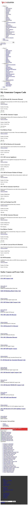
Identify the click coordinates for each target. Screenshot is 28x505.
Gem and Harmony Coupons (10, 457)
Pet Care (7, 28)
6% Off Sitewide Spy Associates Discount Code (13, 360)
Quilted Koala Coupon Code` (10, 466)
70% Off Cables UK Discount (8, 314)
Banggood (8, 18)
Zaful (7, 7)
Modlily (7, 13)
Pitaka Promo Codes (8, 446)
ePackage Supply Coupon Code (10, 461)
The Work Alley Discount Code (10, 456)
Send (14, 429)
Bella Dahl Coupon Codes (9, 468)
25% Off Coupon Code (7, 278)
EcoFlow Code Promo (8, 445)
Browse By (5, 487)
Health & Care (9, 33)
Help (4, 479)
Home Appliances (9, 29)
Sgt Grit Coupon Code (8, 462)
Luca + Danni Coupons (8, 472)
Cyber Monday (9, 84)
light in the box (9, 8)
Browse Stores (9, 20)
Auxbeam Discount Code (9, 449)
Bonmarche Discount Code (9, 459)
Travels (7, 35)
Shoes (7, 23)
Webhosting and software (11, 27)
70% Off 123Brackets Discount (9, 337)
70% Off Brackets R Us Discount (9, 326)
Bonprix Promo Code (8, 447)
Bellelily (7, 17)
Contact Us (5, 481)
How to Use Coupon (7, 480)
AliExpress (8, 10)
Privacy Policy (6, 485)
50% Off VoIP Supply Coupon (9, 348)
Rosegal (7, 11)
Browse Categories (10, 37)
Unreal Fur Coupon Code (9, 464)
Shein (7, 15)
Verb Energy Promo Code (9, 469)
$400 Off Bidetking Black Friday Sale (11, 291)
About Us (5, 482)
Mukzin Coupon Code (8, 450)
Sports (7, 36)
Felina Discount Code (8, 460)
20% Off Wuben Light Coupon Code (10, 302)
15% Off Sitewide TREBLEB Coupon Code (12, 385)
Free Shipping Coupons (8, 489)
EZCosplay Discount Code (9, 454)
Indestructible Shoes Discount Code (11, 452)
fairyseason (8, 9)
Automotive (8, 24)
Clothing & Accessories (10, 22)
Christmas (8, 82)
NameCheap (8, 14)
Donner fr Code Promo (8, 443)
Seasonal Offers (6, 493)
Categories (5, 488)
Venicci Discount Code (8, 455)
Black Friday (3, 43)
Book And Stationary (10, 31)
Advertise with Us (7, 484)
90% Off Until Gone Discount (8, 397)
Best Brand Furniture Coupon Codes (11, 467)
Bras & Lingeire (9, 26)
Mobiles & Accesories (10, 34)
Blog (4, 491)
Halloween (8, 83)
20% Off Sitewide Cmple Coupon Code (11, 372)
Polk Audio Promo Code (9, 470)
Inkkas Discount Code (8, 463)
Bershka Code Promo (8, 448)
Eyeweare (8, 30)
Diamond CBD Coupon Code (10, 453)
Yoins (7, 16)
